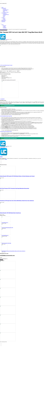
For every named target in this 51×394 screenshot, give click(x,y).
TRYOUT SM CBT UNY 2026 (6, 243)
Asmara (4, 15)
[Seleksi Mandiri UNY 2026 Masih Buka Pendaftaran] (8, 211)
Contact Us (3, 21)
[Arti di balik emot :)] (6, 221)
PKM (4, 11)
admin (7, 39)
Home (2, 7)
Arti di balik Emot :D (5, 235)
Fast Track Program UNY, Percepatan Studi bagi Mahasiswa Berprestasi (14, 188)
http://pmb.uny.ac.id (28, 123)
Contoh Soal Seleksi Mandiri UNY (7, 227)
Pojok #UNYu (4, 29)
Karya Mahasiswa (5, 9)
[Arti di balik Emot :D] (6, 234)
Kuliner (4, 18)
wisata (4, 19)
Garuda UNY (5, 10)
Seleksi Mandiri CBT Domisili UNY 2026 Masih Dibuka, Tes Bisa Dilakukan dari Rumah (17, 176)
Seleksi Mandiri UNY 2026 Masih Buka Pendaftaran (10, 212)
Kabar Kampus (4, 8)
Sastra (4, 16)
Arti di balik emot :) (5, 222)
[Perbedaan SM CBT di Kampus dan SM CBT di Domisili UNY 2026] (8, 305)
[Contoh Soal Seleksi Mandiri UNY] (6, 226)
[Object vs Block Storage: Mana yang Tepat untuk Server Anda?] (8, 323)
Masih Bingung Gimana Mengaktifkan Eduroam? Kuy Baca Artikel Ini (13, 251)
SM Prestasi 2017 (2, 140)
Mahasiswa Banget (6, 14)
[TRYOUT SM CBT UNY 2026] (6, 242)
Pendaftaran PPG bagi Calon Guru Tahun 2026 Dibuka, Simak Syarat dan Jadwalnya (17, 200)
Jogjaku (3, 17)
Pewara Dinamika (5, 12)
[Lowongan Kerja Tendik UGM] (8, 314)
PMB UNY (1, 30)
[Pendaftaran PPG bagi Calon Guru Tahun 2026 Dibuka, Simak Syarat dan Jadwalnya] (8, 287)
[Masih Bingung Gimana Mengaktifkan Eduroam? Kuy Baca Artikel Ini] (5, 250)
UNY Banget (5, 13)
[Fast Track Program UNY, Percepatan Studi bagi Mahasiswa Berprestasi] (8, 186)
